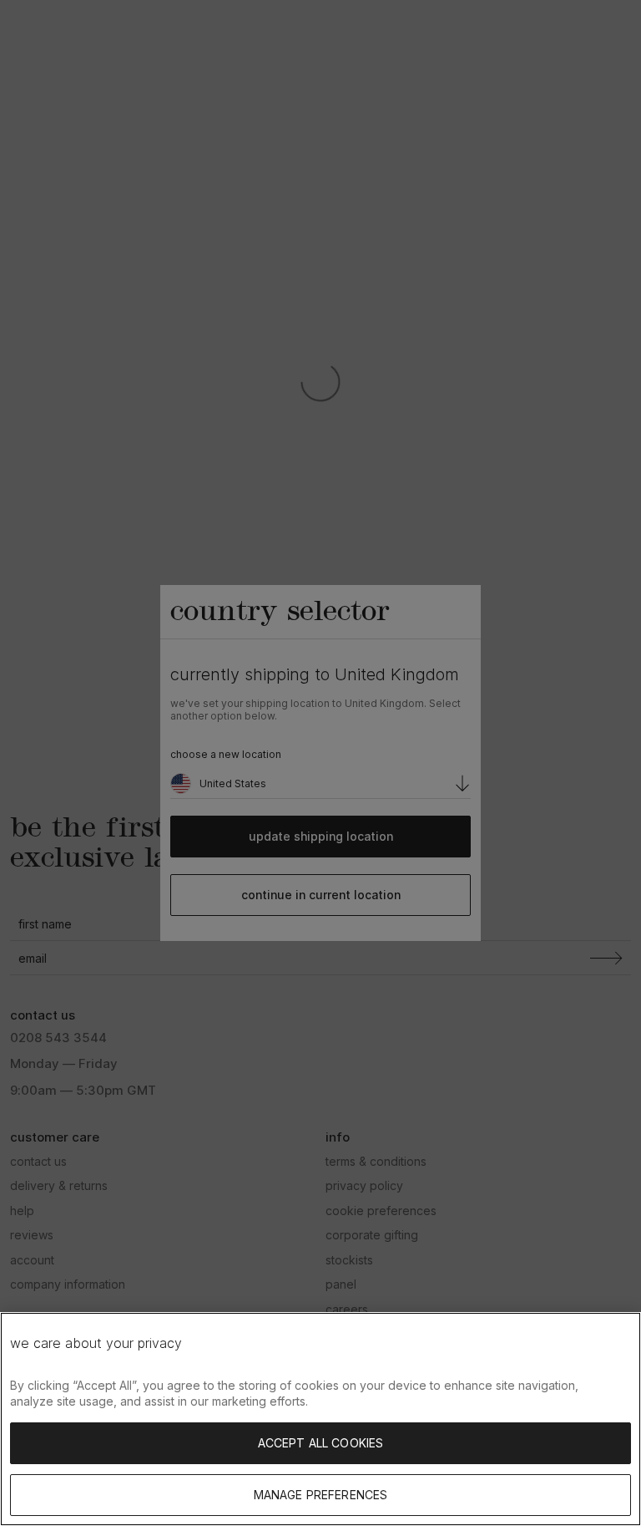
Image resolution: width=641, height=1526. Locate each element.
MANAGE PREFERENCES (321, 1495)
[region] (320, 1419)
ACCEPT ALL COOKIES (321, 1443)
